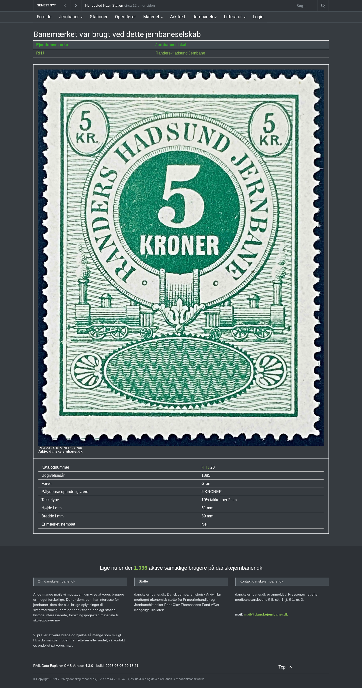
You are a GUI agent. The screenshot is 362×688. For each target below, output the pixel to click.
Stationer (99, 16)
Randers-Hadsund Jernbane (180, 53)
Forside (44, 16)
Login (258, 16)
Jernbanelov (205, 16)
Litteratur (233, 16)
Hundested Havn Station (104, 5)
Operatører (125, 16)
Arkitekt (177, 16)
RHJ (40, 53)
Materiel (151, 16)
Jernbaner (69, 16)
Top (282, 667)
